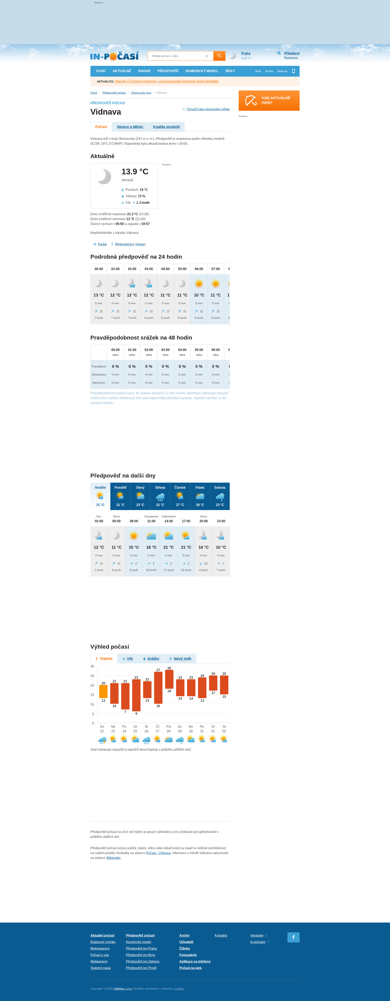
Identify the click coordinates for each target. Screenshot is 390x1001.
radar (144, 71)
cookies (179, 988)
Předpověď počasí (114, 92)
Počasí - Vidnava (158, 853)
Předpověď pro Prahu (141, 948)
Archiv (269, 71)
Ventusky (256, 935)
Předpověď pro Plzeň (141, 968)
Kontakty (221, 935)
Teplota (106, 659)
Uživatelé (186, 942)
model (202, 71)
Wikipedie (113, 858)
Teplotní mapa (100, 968)
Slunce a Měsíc (130, 127)
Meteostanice (124, 244)
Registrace (291, 57)
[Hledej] (219, 56)
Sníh (258, 71)
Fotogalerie (188, 955)
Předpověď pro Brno (140, 955)
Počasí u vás (99, 955)
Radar (102, 244)
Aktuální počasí (102, 935)
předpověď (168, 71)
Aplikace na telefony (195, 961)
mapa (140, 244)
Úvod (93, 92)
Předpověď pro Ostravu (142, 961)
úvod (101, 71)
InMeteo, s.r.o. (123, 988)
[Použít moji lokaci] (207, 56)
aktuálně (122, 71)
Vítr (130, 659)
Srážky (153, 659)
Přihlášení (292, 53)
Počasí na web (190, 968)
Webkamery (99, 961)
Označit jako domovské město (208, 109)
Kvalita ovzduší (166, 127)
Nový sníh (182, 659)
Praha (245, 53)
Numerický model (138, 942)
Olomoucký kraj (141, 92)
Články (184, 948)
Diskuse (282, 71)
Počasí (101, 127)
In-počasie (257, 942)
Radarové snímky (103, 942)
